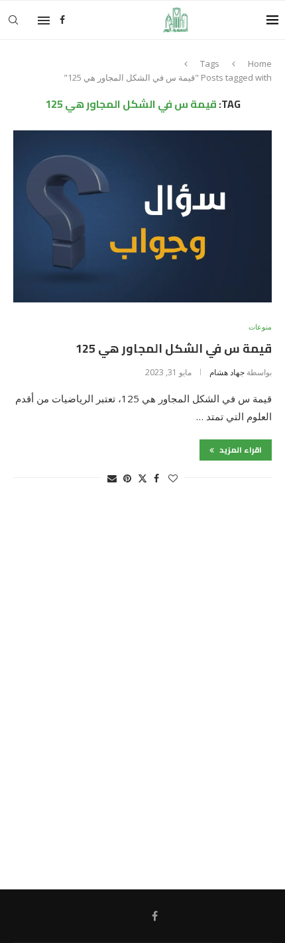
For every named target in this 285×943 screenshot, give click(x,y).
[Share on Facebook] (156, 478)
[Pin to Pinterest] (127, 478)
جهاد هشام (227, 372)
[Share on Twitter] (142, 478)
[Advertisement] (142, 693)
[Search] (13, 20)
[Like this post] (173, 478)
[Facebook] (62, 20)
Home (260, 63)
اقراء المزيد (239, 449)
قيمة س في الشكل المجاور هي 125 (174, 348)
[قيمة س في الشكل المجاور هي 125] (142, 216)
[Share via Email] (112, 478)
